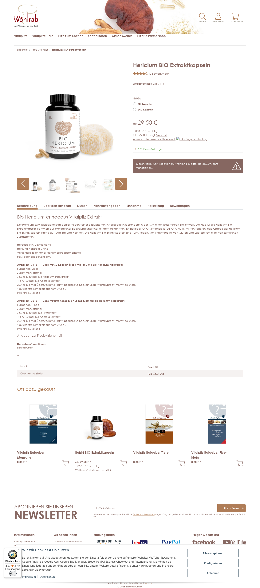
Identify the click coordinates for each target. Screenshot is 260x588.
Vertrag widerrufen (24, 541)
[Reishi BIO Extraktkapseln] (123, 463)
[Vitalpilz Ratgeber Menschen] (65, 463)
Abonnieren (231, 508)
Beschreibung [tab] (27, 206)
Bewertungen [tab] (180, 206)
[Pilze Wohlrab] (70, 14)
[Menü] (19, 550)
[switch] (13, 573)
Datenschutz (48, 576)
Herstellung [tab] (156, 206)
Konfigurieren (213, 563)
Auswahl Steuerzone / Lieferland (154, 139)
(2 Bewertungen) (160, 73)
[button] (202, 18)
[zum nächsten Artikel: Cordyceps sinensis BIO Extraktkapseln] (239, 50)
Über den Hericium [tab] (57, 206)
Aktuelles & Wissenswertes (68, 541)
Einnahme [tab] (134, 206)
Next (121, 184)
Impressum (29, 576)
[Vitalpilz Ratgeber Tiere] (182, 463)
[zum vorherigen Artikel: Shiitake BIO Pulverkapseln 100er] (231, 50)
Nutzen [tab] (82, 206)
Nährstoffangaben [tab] (106, 206)
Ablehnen (213, 573)
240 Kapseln (145, 109)
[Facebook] (204, 541)
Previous (23, 184)
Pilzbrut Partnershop (151, 36)
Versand (161, 135)
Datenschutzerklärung (144, 514)
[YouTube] (234, 542)
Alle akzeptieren (213, 553)
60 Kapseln (145, 104)
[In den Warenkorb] (20, 59)
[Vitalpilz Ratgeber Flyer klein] (240, 463)
